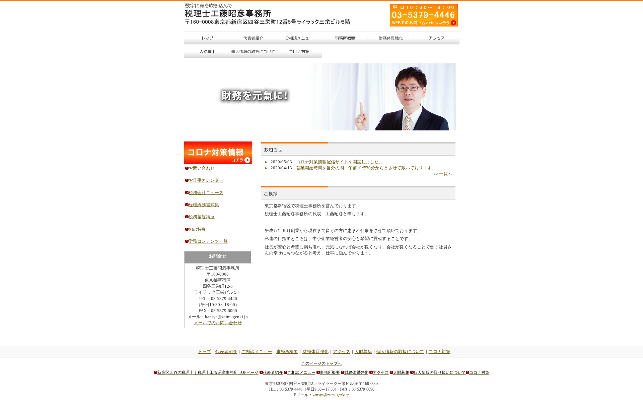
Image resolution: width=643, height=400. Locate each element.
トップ (204, 351)
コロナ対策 (439, 351)
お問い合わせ (202, 168)
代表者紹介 (226, 351)
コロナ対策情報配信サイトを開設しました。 (339, 161)
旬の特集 (197, 229)
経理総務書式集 (204, 204)
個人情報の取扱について (400, 351)
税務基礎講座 (202, 216)
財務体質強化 (315, 351)
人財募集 (363, 351)
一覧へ (445, 173)
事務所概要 (287, 351)
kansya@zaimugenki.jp (330, 395)
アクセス (341, 351)
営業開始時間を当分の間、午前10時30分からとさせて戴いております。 (366, 167)
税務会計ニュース (206, 192)
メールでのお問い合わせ (218, 322)
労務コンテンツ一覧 (208, 241)
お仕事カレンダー (206, 180)
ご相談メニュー (256, 351)
